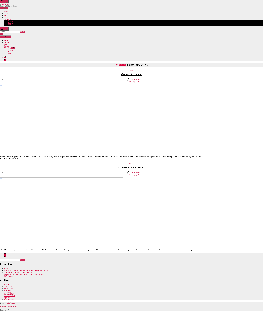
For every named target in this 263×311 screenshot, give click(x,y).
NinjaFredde (136, 79)
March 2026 (8, 286)
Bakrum (6, 268)
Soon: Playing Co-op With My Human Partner (19, 272)
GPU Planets (8, 276)
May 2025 (7, 292)
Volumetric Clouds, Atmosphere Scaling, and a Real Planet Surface (26, 270)
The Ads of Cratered (131, 74)
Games (6, 13)
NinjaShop (7, 19)
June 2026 (7, 285)
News (131, 70)
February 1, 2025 (134, 175)
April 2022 (7, 298)
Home (6, 12)
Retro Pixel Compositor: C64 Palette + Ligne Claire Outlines (23, 274)
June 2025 (7, 290)
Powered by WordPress (8, 306)
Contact (6, 17)
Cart (9, 25)
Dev (5, 15)
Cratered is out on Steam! (131, 167)
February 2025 (9, 294)
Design (10, 23)
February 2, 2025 (134, 82)
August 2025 (8, 288)
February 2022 (9, 299)
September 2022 (9, 296)
